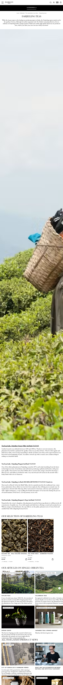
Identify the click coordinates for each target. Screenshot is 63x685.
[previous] (3, 541)
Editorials (22, 13)
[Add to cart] (26, 559)
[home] (9, 3)
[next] (59, 541)
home (18, 13)
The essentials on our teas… (31, 13)
